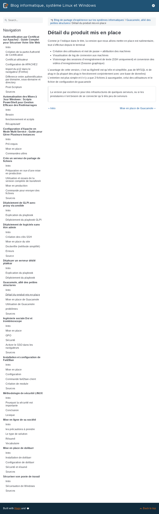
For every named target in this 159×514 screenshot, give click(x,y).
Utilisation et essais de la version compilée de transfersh (23, 179)
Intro (8, 47)
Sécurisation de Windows (20, 486)
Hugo (17, 508)
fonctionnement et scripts (20, 119)
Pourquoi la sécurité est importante (19, 404)
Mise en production (16, 185)
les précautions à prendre (20, 429)
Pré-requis (12, 144)
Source (10, 256)
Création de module (17, 383)
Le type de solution (16, 434)
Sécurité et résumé (16, 467)
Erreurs (10, 251)
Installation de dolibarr (18, 457)
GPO (8, 335)
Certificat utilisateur (17, 59)
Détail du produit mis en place (23, 294)
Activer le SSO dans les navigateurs (19, 346)
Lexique (10, 415)
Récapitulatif (13, 124)
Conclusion (12, 410)
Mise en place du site (18, 241)
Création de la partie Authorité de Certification (23, 53)
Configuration (13, 374)
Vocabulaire (12, 443)
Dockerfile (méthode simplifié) (23, 246)
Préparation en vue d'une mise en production (23, 172)
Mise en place (14, 148)
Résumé (10, 438)
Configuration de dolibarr (20, 462)
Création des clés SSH (19, 237)
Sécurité (10, 340)
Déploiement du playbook (20, 277)
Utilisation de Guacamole (20, 304)
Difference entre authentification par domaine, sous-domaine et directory (24, 79)
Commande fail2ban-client (21, 379)
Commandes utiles (16, 153)
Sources (10, 91)
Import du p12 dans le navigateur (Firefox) (18, 70)
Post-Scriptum (14, 87)
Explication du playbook (19, 215)
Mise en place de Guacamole (22, 299)
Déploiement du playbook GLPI (23, 219)
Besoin (10, 114)
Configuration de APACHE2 (21, 64)
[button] (153, 5)
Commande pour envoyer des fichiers (22, 192)
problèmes (12, 309)
